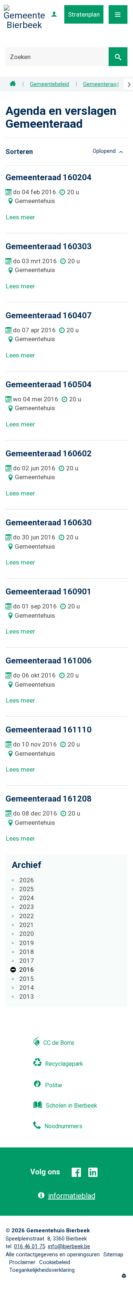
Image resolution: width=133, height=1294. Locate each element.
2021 (26, 925)
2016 (26, 969)
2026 (26, 880)
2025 (26, 889)
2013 (26, 996)
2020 (26, 933)
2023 (26, 906)
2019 (26, 943)
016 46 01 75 (29, 1246)
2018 (26, 951)
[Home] (12, 84)
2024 (26, 898)
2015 (26, 978)
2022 (26, 916)
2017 (26, 960)
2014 (26, 987)
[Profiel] (54, 14)
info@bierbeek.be (69, 1246)
